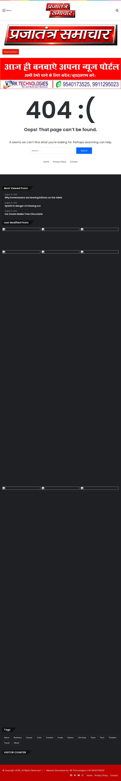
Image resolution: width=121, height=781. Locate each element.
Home (46, 161)
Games (70, 737)
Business (18, 737)
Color (39, 737)
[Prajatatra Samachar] (60, 10)
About (6, 737)
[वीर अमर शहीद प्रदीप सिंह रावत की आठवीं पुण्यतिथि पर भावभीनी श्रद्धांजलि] (21, 238)
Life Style (82, 737)
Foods (60, 737)
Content (49, 737)
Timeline (112, 737)
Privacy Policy (59, 161)
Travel (7, 743)
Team (93, 737)
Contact (74, 161)
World (16, 743)
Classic (29, 737)
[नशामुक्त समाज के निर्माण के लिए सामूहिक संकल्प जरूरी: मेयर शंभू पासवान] (61, 238)
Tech (102, 737)
